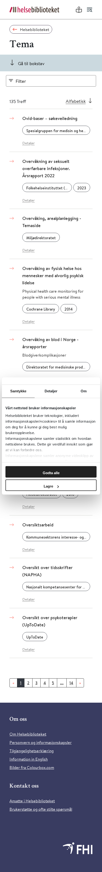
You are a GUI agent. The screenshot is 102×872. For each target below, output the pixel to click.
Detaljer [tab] (51, 391)
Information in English (28, 759)
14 (71, 682)
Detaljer (28, 143)
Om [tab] (84, 391)
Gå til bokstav (31, 63)
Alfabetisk (76, 101)
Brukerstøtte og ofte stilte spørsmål (40, 809)
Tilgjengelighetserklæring (31, 750)
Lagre (48, 486)
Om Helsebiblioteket (27, 734)
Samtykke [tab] (18, 391)
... (62, 682)
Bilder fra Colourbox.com (31, 767)
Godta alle (51, 473)
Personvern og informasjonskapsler (40, 742)
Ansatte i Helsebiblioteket (32, 801)
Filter (21, 81)
